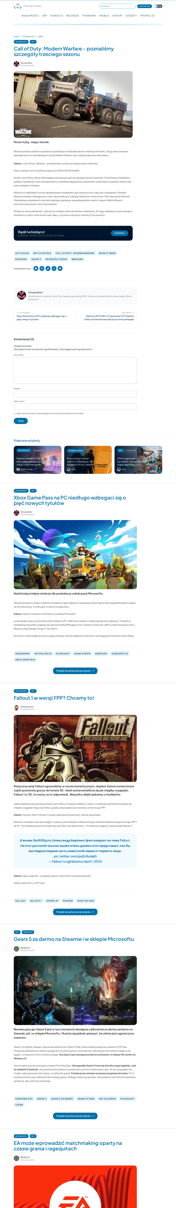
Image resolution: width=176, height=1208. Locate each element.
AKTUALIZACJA (43, 653)
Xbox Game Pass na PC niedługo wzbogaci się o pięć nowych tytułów (70, 500)
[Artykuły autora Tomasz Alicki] (21, 296)
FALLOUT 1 (36, 900)
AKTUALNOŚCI (29, 37)
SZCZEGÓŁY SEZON (56, 259)
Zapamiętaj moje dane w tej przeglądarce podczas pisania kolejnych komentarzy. (50, 413)
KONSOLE (57, 15)
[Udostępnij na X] (54, 268)
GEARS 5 (42, 1098)
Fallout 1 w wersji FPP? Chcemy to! (54, 698)
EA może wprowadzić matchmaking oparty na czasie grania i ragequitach (68, 1145)
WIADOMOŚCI (30, 15)
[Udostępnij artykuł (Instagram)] (41, 268)
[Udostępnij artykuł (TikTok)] (48, 268)
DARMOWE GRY (24, 1098)
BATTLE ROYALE (42, 253)
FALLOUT (20, 900)
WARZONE (77, 259)
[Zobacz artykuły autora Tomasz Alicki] (16, 64)
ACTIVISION (22, 253)
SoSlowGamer (27, 706)
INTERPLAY (52, 900)
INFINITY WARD (107, 253)
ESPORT (117, 15)
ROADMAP (21, 259)
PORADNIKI (89, 15)
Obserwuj (119, 233)
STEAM (19, 1104)
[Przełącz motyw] (158, 6)
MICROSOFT (63, 653)
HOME (16, 37)
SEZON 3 (36, 259)
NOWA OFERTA (82, 653)
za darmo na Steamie (98, 1054)
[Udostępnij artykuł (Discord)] (60, 268)
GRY (44, 15)
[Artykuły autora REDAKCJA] (16, 949)
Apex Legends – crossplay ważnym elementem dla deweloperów (57, 875)
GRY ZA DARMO (107, 1098)
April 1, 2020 (93, 861)
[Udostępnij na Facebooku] (35, 268)
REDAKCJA (25, 948)
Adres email (19, 401)
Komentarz (19, 355)
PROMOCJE (147, 15)
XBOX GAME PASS (25, 659)
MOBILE (104, 15)
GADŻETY (131, 15)
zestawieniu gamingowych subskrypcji (71, 602)
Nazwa (17, 388)
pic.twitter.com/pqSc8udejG (75, 856)
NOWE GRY (101, 653)
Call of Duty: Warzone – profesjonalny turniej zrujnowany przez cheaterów (60, 163)
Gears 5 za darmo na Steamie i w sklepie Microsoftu (49, 613)
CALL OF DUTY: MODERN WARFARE (75, 253)
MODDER (68, 900)
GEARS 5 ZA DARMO (62, 1098)
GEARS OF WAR (86, 1098)
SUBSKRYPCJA (120, 653)
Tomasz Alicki (26, 63)
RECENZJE (72, 15)
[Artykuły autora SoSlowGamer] (16, 707)
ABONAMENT (22, 653)
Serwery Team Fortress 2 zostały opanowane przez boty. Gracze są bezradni (62, 814)
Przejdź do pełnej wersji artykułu (73, 670)
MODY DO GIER (85, 900)
